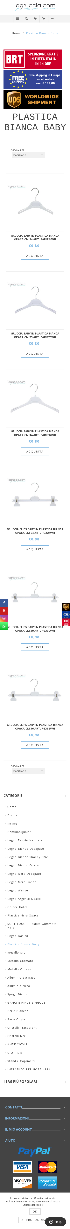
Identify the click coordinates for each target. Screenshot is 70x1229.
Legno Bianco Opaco (23, 865)
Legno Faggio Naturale (25, 840)
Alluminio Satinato (21, 977)
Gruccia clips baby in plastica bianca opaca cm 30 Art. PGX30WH (35, 628)
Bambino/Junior (19, 832)
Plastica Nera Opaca (23, 915)
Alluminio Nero (18, 986)
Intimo (12, 823)
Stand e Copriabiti (21, 1061)
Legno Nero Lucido (22, 882)
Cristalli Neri (16, 1036)
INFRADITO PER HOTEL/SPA (29, 1069)
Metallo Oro (16, 952)
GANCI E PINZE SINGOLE (26, 1002)
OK (35, 1211)
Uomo (12, 807)
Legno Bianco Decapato (25, 848)
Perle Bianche (18, 1011)
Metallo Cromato (20, 961)
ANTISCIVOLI (17, 1044)
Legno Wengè (17, 890)
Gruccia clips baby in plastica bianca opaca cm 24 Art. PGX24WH (35, 531)
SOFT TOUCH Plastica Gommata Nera (32, 925)
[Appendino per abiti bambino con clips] (35, 496)
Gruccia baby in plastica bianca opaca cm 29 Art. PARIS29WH (35, 335)
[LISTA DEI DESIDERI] (35, 19)
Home (16, 33)
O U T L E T (16, 1052)
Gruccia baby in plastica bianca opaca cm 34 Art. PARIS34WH (35, 433)
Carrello (43, 19)
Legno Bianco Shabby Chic (27, 857)
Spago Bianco (17, 994)
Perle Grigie (16, 1019)
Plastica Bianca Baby (23, 944)
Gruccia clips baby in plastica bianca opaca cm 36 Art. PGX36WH (35, 726)
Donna (12, 815)
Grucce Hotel (17, 907)
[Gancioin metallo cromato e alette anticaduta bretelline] (35, 203)
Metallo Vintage (19, 969)
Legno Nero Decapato (24, 873)
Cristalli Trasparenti (22, 1027)
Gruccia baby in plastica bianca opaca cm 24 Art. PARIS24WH (35, 237)
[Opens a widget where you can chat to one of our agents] (55, 1222)
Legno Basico (17, 936)
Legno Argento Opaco (24, 899)
